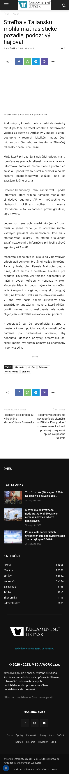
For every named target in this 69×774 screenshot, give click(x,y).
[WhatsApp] (27, 61)
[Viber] (44, 61)
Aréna (16, 14)
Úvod (6, 14)
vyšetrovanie (11, 371)
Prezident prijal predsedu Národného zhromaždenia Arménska (19, 418)
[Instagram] (34, 723)
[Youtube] (44, 723)
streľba (31, 367)
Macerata (19, 367)
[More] (53, 61)
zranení (26, 371)
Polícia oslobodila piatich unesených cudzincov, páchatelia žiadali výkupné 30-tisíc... (45, 536)
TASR (12, 48)
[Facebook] (19, 61)
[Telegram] (36, 61)
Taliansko (43, 367)
